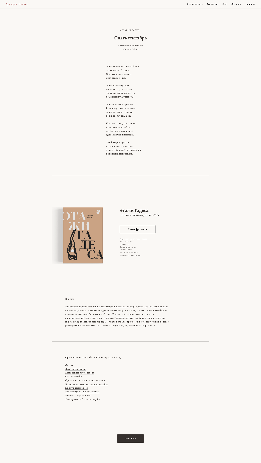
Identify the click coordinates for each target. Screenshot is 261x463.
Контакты (251, 4)
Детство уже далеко (75, 369)
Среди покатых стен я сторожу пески (85, 380)
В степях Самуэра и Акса (78, 395)
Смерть (69, 365)
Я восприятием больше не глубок (82, 399)
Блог (224, 4)
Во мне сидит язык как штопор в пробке (86, 384)
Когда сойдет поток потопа (79, 372)
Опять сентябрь (73, 376)
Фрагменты (212, 4)
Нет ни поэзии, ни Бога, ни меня (82, 391)
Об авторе (236, 4)
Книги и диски (194, 4)
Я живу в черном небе (76, 387)
